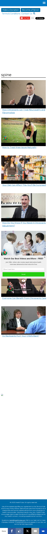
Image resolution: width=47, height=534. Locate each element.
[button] (23, 258)
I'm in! (23, 274)
